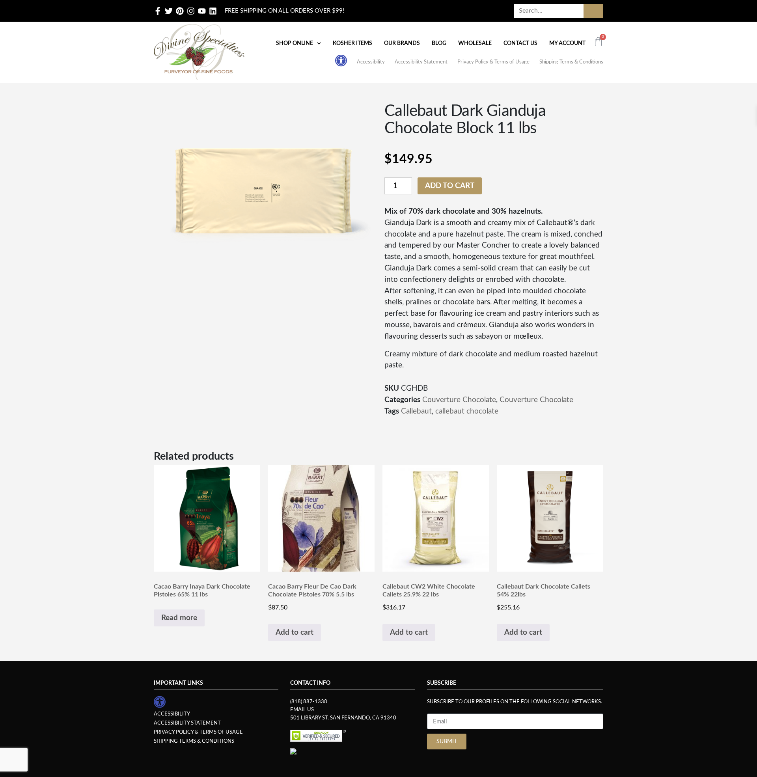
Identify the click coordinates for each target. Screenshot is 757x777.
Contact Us (520, 43)
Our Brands (402, 43)
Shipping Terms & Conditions (571, 62)
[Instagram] (191, 11)
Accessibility (371, 62)
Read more (179, 618)
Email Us (302, 709)
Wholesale (475, 43)
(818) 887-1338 (308, 701)
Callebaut (416, 411)
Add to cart (449, 186)
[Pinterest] (180, 11)
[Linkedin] (213, 11)
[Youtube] (202, 11)
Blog (439, 43)
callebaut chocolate (466, 411)
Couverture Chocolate (459, 400)
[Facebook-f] (158, 11)
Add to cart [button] (294, 632)
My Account (567, 43)
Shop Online (294, 43)
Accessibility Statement (421, 62)
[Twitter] (169, 11)
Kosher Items (352, 43)
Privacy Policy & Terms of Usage (493, 62)
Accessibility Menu (341, 60)
